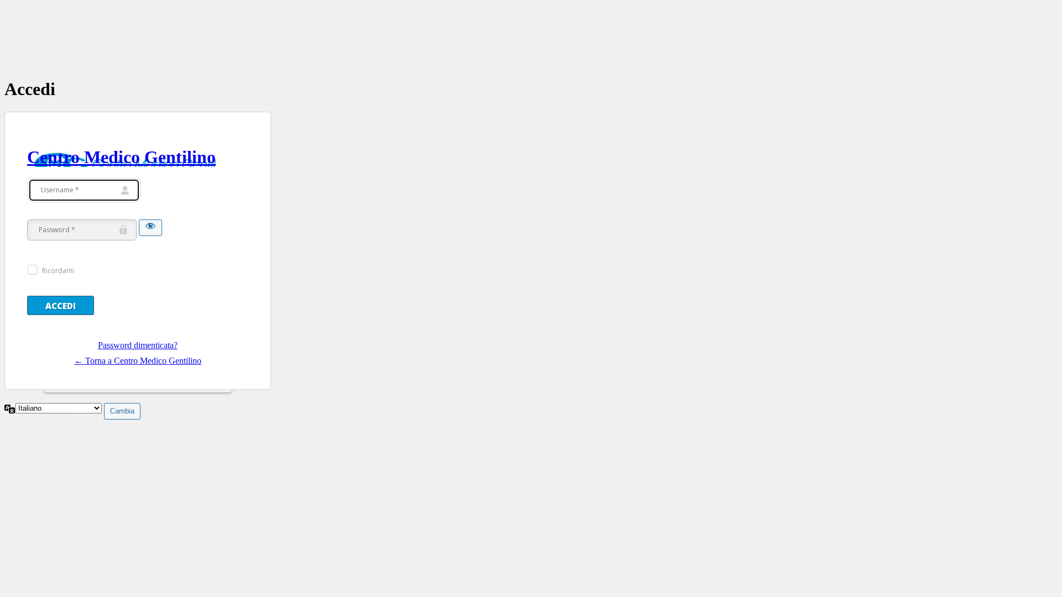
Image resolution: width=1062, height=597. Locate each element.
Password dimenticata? (138, 345)
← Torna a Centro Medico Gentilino (137, 360)
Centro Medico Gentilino (121, 157)
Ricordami (58, 270)
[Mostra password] (150, 227)
